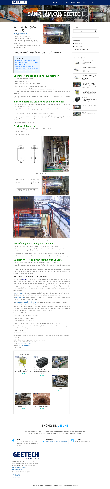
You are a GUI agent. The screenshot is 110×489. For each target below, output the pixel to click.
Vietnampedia (48, 485)
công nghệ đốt (19, 297)
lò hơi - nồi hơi (19, 293)
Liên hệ (93, 2)
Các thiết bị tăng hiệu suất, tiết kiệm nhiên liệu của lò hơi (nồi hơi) (41, 371)
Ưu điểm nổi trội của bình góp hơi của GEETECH (26, 68)
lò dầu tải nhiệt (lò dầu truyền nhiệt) (25, 302)
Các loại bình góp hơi (20, 64)
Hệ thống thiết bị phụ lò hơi (20, 33)
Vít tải (60, 388)
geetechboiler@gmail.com (25, 343)
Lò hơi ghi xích (16, 475)
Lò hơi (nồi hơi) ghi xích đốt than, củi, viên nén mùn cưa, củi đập (89, 69)
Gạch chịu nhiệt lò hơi (41, 406)
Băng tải (60, 370)
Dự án (79, 2)
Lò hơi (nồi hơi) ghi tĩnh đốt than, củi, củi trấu (89, 61)
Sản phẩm (64, 2)
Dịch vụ (72, 2)
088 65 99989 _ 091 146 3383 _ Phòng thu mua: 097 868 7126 (56, 442)
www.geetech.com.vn (25, 345)
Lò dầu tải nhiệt (78, 46)
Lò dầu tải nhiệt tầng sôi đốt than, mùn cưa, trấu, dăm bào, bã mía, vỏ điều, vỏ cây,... (89, 84)
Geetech (56, 2)
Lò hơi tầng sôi (17, 474)
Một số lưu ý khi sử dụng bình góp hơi (24, 66)
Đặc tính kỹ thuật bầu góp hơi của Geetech (25, 60)
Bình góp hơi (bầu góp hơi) (89, 105)
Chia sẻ (85, 2)
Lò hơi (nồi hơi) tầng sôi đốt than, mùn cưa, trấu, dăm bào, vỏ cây (89, 77)
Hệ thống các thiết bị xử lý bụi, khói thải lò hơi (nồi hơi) (23, 370)
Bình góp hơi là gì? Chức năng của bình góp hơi (27, 62)
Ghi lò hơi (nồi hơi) (23, 406)
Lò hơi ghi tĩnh (16, 477)
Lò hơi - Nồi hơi (78, 43)
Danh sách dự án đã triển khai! (19, 467)
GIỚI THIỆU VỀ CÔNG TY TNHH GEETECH (27, 70)
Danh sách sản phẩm (17, 469)
